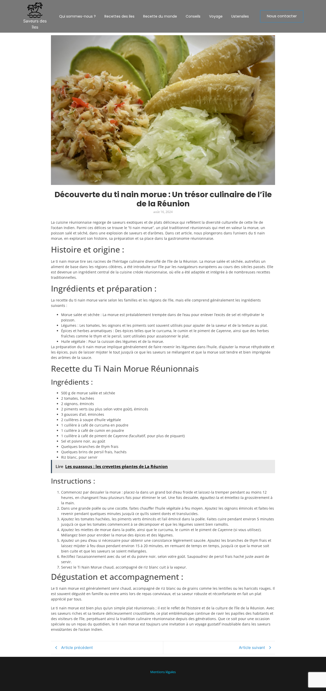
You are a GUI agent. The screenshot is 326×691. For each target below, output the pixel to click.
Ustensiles (240, 16)
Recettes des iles (119, 16)
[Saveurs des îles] (35, 10)
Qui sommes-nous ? (77, 16)
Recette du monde (160, 16)
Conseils (193, 16)
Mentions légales (163, 672)
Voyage (216, 16)
